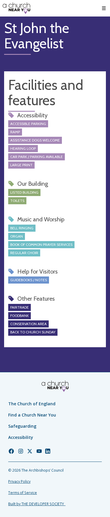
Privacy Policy (19, 481)
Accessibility (20, 437)
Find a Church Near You (32, 415)
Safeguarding (22, 426)
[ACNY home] (16, 8)
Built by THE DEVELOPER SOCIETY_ (36, 503)
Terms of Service (22, 492)
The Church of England (31, 403)
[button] (104, 8)
